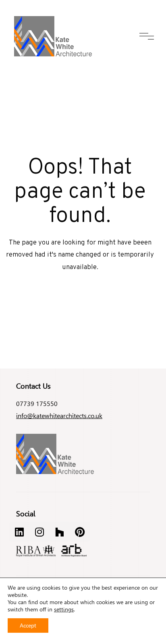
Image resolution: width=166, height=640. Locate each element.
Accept (28, 625)
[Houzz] (60, 532)
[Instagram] (39, 532)
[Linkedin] (19, 532)
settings (64, 609)
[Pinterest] (80, 532)
